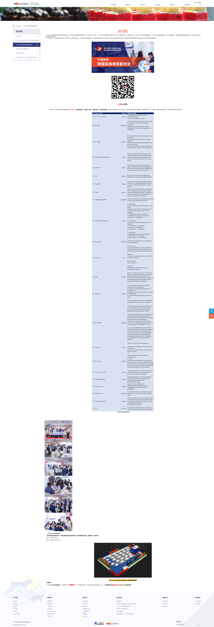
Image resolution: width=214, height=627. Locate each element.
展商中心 (128, 5)
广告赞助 (49, 606)
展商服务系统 (50, 613)
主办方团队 (198, 601)
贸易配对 (49, 608)
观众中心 (143, 5)
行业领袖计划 (86, 611)
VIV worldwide (16, 613)
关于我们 (113, 5)
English (199, 2)
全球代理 (197, 603)
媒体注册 (165, 601)
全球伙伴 (15, 611)
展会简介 (15, 601)
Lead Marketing (51, 611)
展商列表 (85, 606)
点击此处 (122, 104)
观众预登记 (85, 601)
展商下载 (49, 616)
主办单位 (15, 608)
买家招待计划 (86, 608)
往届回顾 (15, 606)
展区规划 (49, 603)
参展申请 (49, 601)
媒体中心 (172, 5)
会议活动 (157, 5)
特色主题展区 (120, 611)
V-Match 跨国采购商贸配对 (30, 26)
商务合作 (165, 603)
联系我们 (187, 5)
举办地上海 (16, 603)
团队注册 (85, 603)
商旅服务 (85, 613)
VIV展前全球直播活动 (122, 608)
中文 (195, 2)
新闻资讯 (165, 606)
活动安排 (119, 601)
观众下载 (85, 616)
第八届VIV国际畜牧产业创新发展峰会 (126, 603)
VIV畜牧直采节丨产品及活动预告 (125, 613)
